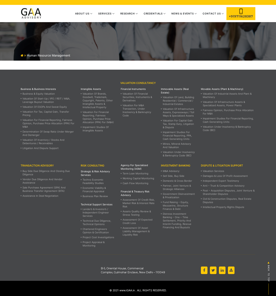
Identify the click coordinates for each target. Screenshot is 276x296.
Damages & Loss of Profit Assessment (225, 175)
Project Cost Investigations (98, 237)
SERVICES (105, 13)
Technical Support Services (96, 204)
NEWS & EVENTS (182, 13)
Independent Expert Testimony (221, 180)
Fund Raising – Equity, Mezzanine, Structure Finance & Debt (176, 205)
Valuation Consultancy (138, 82)
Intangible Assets (91, 88)
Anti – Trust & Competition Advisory (223, 185)
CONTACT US (212, 13)
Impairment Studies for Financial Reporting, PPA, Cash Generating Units (177, 135)
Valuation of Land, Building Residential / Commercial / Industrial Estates (178, 100)
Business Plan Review (95, 196)
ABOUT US (82, 13)
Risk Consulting (92, 165)
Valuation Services (213, 170)
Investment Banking (175, 165)
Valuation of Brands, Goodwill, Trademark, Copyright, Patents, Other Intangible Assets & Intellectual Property (98, 100)
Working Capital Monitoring (138, 178)
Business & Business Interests (38, 88)
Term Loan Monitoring (135, 173)
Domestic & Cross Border (177, 180)
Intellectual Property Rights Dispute (223, 207)
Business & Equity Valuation (39, 93)
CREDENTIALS (153, 13)
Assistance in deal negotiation (40, 195)
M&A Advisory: (171, 170)
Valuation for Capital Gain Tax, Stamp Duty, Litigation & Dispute (178, 124)
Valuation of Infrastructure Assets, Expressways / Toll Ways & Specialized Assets (178, 112)
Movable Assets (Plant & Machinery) (222, 88)
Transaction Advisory (37, 165)
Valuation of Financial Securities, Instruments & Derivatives (137, 97)
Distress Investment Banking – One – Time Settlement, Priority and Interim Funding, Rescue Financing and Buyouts (177, 220)
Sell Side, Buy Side (173, 175)
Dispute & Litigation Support (222, 165)
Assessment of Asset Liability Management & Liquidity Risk (136, 231)
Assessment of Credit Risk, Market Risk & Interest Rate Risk (139, 203)
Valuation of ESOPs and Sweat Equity (45, 106)
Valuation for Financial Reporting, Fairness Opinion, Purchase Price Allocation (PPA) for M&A (48, 123)
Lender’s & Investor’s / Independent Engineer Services (96, 212)
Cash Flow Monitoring (135, 183)
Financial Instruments (133, 88)
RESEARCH (127, 13)
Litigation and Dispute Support (41, 148)
